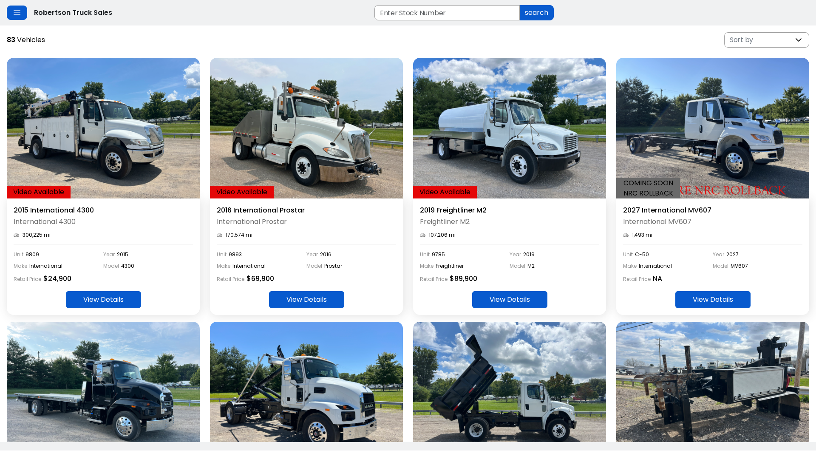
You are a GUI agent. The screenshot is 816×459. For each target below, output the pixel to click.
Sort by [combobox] (741, 40)
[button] (798, 40)
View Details (103, 299)
